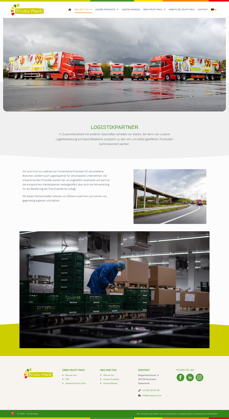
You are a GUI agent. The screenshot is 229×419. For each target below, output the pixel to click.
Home (69, 9)
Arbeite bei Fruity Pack (182, 9)
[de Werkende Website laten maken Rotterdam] (12, 413)
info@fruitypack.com (151, 395)
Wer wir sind (71, 375)
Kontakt (203, 9)
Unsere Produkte (105, 9)
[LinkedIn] (190, 377)
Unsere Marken (131, 9)
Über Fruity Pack (152, 9)
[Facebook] (180, 377)
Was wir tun (81, 9)
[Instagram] (199, 377)
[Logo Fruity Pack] (27, 10)
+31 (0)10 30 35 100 (150, 390)
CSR (67, 379)
